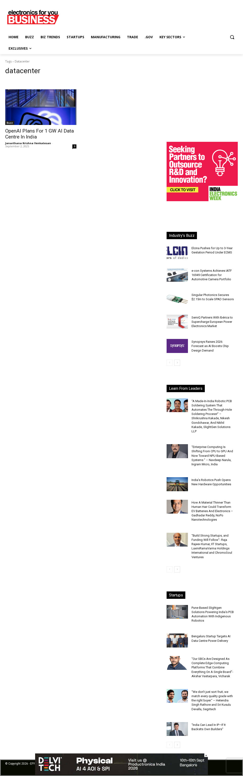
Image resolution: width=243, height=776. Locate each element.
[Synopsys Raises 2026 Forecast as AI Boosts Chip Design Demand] (177, 346)
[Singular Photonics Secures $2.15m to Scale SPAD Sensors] (177, 299)
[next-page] (177, 363)
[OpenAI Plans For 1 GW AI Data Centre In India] (40, 107)
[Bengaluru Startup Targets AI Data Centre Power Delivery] (177, 640)
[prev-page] (170, 363)
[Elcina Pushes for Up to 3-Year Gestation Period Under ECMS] (177, 252)
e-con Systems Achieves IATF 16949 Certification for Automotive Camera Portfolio (212, 275)
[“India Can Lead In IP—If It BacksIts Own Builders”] (177, 729)
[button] (232, 37)
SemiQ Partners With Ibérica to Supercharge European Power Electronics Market (212, 322)
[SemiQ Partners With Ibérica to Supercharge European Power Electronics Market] (177, 322)
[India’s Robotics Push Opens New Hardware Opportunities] (177, 484)
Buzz (10, 122)
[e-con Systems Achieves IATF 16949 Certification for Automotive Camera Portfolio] (177, 275)
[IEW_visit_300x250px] (202, 200)
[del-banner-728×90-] (121, 773)
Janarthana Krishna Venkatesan (28, 143)
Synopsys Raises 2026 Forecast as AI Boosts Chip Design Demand (210, 346)
